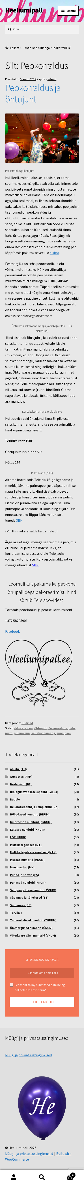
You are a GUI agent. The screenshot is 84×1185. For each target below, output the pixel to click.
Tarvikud (16, 913)
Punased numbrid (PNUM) (28, 882)
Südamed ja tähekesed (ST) (29, 897)
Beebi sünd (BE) (21, 784)
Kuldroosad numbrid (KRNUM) (31, 822)
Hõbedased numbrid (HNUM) (30, 814)
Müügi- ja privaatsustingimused (29, 1153)
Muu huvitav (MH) (22, 867)
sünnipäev (64, 733)
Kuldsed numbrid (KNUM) (27, 830)
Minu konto (14, 1177)
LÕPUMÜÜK (18, 837)
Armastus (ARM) (21, 777)
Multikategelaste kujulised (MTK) (33, 852)
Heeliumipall (23, 10)
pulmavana (22, 733)
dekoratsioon (23, 728)
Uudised (27, 723)
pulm (8, 733)
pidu (72, 728)
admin (51, 79)
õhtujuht (40, 728)
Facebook (12, 631)
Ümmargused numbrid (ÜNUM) (31, 928)
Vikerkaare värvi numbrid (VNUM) (33, 935)
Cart (64, 1173)
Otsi (42, 1177)
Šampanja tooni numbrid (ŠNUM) (33, 890)
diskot (54, 252)
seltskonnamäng (43, 733)
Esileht (14, 48)
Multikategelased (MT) (26, 845)
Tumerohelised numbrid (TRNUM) (33, 920)
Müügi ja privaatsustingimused (28, 1055)
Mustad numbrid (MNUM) (27, 860)
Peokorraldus (57, 728)
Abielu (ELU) (18, 769)
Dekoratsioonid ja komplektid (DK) (34, 807)
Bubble (15, 799)
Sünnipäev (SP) (20, 905)
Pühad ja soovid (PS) (24, 875)
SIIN (19, 520)
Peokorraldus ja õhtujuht (32, 93)
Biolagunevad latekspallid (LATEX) (34, 792)
